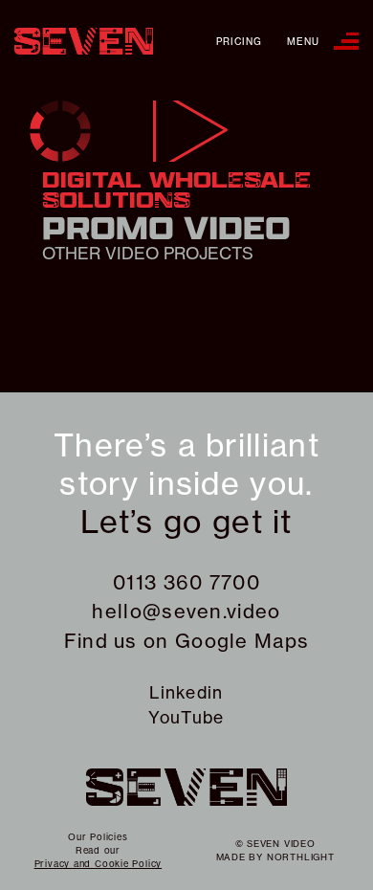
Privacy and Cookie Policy (98, 863)
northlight (301, 857)
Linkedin (186, 692)
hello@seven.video (186, 611)
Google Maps (242, 641)
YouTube (186, 717)
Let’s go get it (186, 521)
